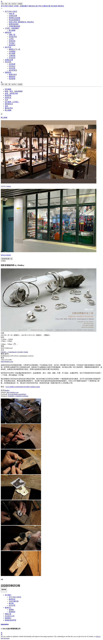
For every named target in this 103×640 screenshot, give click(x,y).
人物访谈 (12, 55)
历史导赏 (12, 68)
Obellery (7, 390)
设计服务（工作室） (12, 102)
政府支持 (12, 599)
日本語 (20, 4)
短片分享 (12, 605)
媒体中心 (8, 607)
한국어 (14, 4)
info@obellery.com (7, 361)
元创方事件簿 (14, 601)
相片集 (11, 603)
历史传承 (54, 6)
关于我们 (8, 595)
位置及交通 (46, 6)
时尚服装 (8, 89)
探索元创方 (13, 74)
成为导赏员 (13, 70)
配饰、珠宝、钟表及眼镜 (14, 91)
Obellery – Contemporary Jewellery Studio (14, 352)
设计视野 (12, 53)
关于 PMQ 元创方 (7, 6)
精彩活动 (31, 6)
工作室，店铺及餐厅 (21, 6)
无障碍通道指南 (14, 26)
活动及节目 (13, 37)
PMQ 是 (11, 13)
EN (2, 4)
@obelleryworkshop (21, 396)
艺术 (6, 100)
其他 (6, 106)
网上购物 (12, 30)
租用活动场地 (14, 24)
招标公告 (8, 614)
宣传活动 (12, 41)
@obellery (11, 396)
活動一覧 (12, 34)
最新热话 (12, 76)
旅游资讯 (12, 45)
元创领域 (12, 51)
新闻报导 (12, 612)
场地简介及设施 (14, 18)
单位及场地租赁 (14, 20)
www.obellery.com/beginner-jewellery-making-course (23, 387)
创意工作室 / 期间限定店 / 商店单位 (21, 22)
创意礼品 (8, 97)
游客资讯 (60, 6)
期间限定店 (9, 104)
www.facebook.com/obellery (17, 394)
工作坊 (11, 39)
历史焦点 (12, 66)
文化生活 (12, 58)
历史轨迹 (12, 64)
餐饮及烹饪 (9, 108)
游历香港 (12, 79)
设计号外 (38, 6)
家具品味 (8, 95)
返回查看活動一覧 (7, 258)
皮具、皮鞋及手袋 (11, 93)
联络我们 (8, 618)
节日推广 (12, 43)
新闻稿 (11, 609)
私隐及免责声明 (10, 620)
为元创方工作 (9, 616)
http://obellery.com (12, 392)
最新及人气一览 (14, 49)
